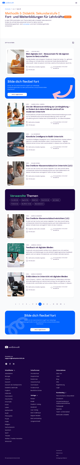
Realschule (35, 200)
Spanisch (8, 430)
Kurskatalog (60, 392)
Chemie (7, 379)
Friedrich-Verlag (36, 404)
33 (60, 304)
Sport (7, 433)
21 (47, 304)
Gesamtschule (45, 200)
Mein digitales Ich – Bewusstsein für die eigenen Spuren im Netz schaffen (47, 55)
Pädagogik (59, 406)
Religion (7, 424)
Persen (33, 399)
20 (43, 304)
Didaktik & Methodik (11, 388)
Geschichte (8, 399)
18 (36, 304)
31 (53, 304)
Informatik (8, 402)
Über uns (59, 373)
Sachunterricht (10, 427)
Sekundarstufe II (39, 204)
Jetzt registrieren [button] (17, 94)
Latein (7, 407)
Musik (6, 413)
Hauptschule (25, 200)
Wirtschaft (8, 441)
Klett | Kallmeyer (36, 413)
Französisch (9, 396)
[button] (76, 3)
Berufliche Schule (26, 204)
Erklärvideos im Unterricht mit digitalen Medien (47, 277)
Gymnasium (56, 200)
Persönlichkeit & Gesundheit (65, 396)
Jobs (57, 376)
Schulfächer (9, 370)
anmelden (26, 24)
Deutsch (7, 382)
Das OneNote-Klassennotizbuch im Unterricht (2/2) (49, 166)
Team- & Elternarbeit (63, 412)
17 (32, 304)
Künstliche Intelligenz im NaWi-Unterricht (44, 137)
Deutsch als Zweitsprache (13, 385)
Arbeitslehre (9, 373)
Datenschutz (59, 453)
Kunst (7, 405)
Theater (7, 436)
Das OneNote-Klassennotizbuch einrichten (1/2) (47, 218)
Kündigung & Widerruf (61, 458)
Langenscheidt (35, 421)
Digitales (59, 409)
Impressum (59, 450)
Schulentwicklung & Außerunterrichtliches (63, 402)
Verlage (33, 395)
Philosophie (8, 416)
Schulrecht (59, 399)
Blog (57, 379)
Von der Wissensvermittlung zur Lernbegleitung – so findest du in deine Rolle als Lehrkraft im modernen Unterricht (48, 109)
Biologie (7, 376)
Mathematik (9, 410)
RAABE (32, 401)
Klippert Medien (36, 416)
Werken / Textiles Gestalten (13, 438)
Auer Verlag (34, 410)
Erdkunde (8, 393)
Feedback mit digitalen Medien (39, 247)
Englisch (7, 390)
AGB (57, 455)
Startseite (7, 9)
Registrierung (60, 385)
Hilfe (57, 382)
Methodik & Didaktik (62, 415)
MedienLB (34, 407)
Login (58, 388)
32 (57, 304)
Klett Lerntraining (36, 418)
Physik (7, 419)
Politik (7, 421)
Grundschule (14, 200)
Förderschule (14, 204)
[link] (8, 3)
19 (40, 304)
